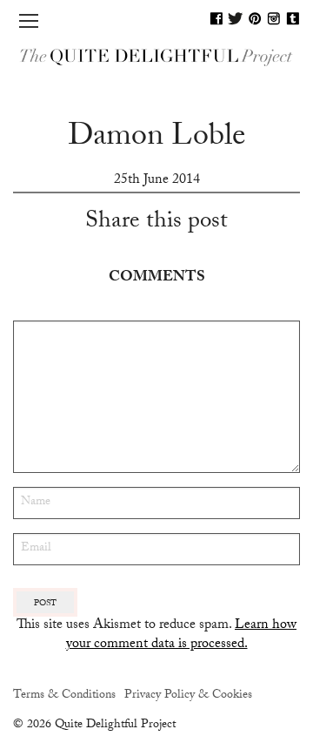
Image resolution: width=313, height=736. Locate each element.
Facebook (216, 18)
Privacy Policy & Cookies (188, 695)
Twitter (235, 18)
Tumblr (293, 18)
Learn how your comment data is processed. (181, 635)
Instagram (274, 18)
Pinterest (255, 18)
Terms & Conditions (64, 695)
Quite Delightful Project (156, 57)
